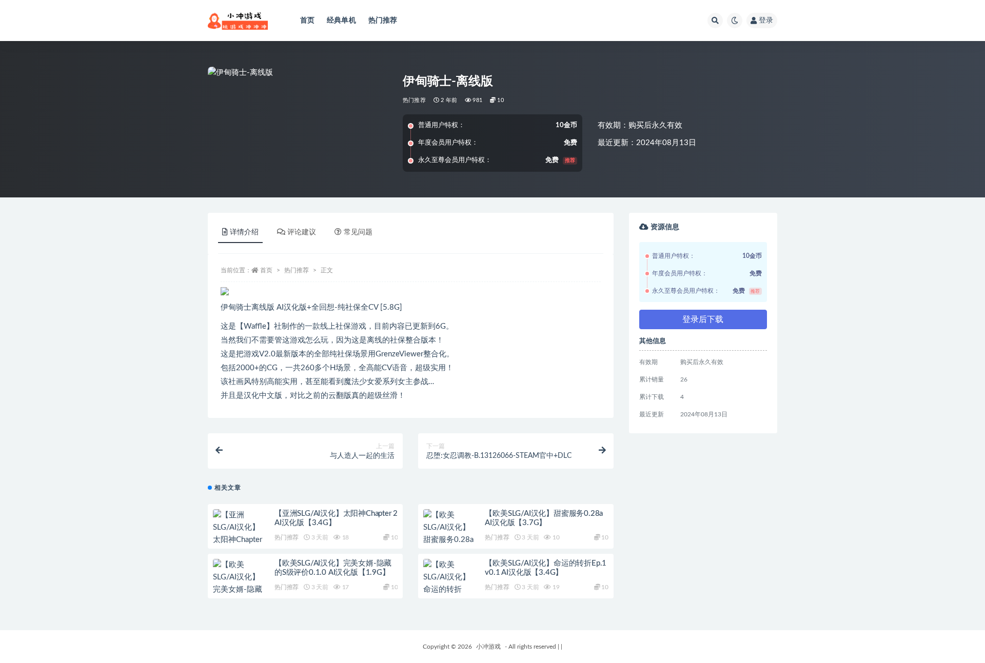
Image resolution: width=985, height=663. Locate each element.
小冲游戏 (488, 647)
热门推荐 (383, 20)
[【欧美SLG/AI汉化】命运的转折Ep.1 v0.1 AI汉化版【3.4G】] (449, 589)
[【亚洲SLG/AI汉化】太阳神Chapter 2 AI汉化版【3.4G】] (238, 540)
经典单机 (341, 20)
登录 (766, 20)
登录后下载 (702, 319)
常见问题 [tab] (358, 232)
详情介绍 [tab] (244, 232)
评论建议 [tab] (301, 232)
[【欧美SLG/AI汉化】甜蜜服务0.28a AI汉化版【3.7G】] (449, 540)
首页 (307, 20)
